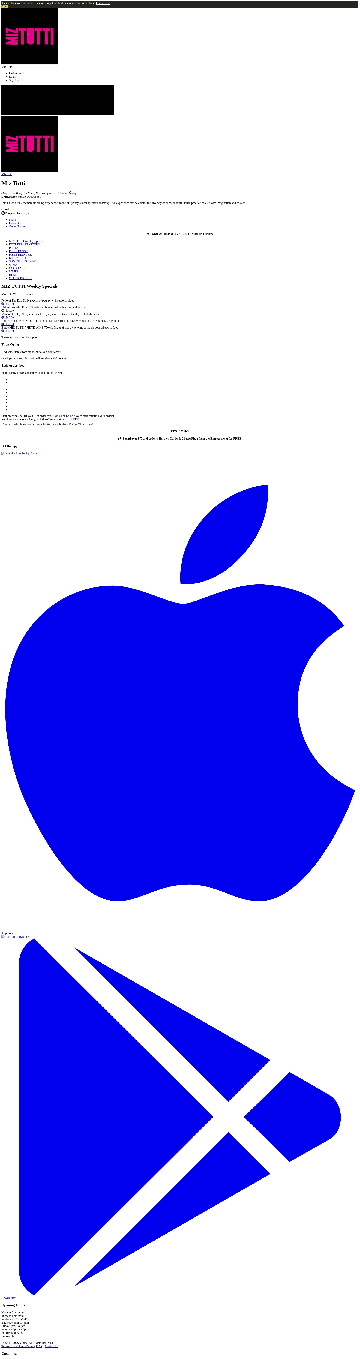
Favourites (15, 223)
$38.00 (9, 324)
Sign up (57, 415)
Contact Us (51, 1346)
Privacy (30, 1346)
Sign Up (14, 80)
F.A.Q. (40, 1346)
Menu (12, 219)
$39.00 (9, 310)
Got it (5, 6)
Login (12, 76)
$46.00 (9, 317)
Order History (17, 226)
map (73, 193)
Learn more (103, 3)
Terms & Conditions (14, 1346)
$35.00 (9, 303)
